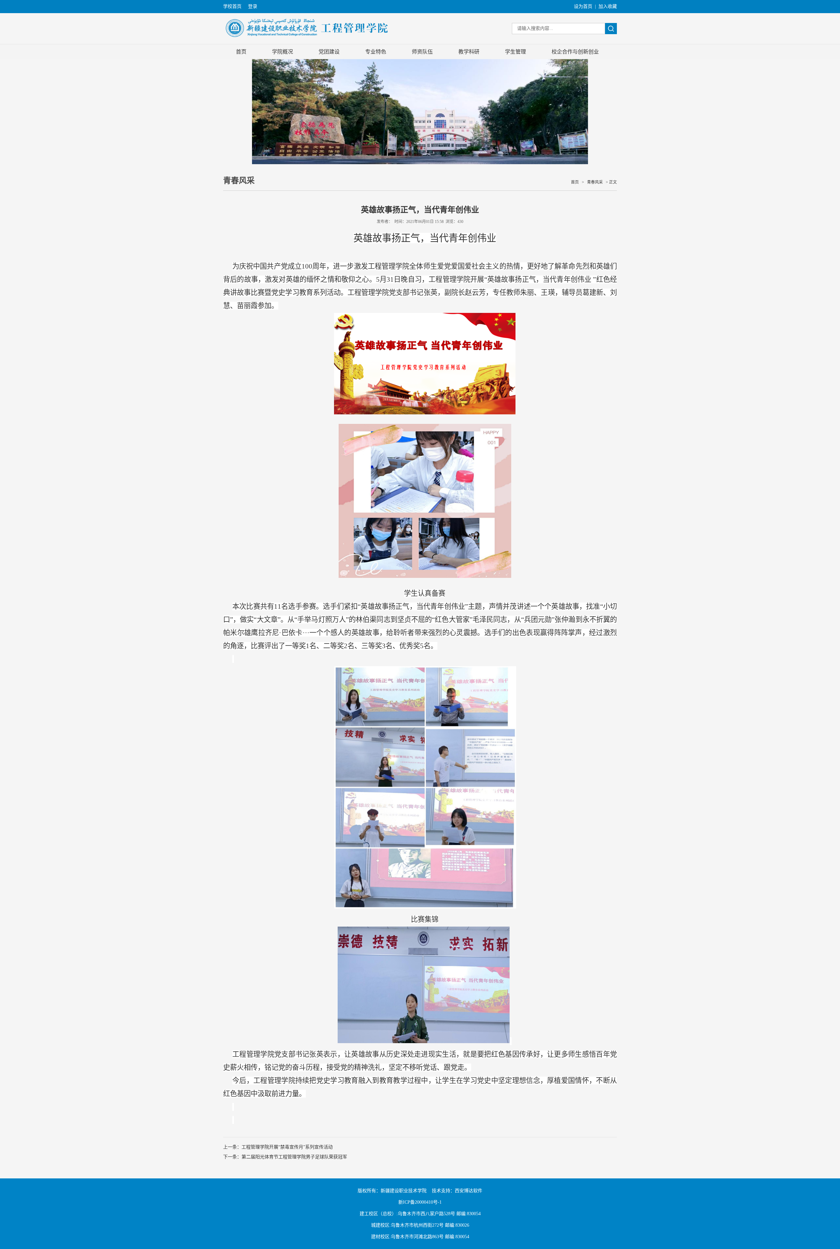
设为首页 (583, 6)
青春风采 (595, 182)
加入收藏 (607, 6)
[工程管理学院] (307, 41)
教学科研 (468, 52)
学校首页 (232, 6)
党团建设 (329, 52)
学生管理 (515, 52)
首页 (241, 52)
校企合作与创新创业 (575, 52)
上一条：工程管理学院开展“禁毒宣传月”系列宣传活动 (278, 1147)
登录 (252, 6)
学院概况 (282, 52)
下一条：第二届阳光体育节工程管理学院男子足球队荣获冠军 (285, 1156)
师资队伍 (422, 52)
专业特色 (375, 52)
